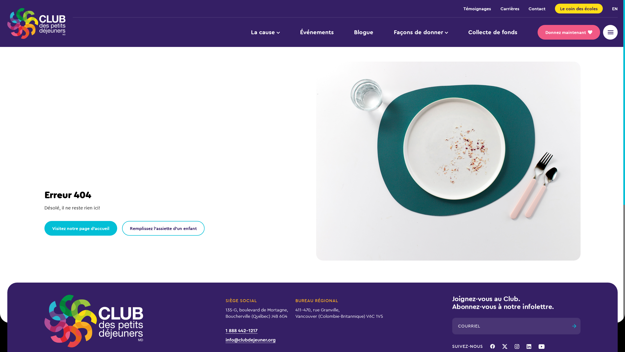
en (615, 8)
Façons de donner (418, 32)
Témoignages (477, 8)
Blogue (363, 32)
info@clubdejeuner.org (251, 339)
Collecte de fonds (492, 32)
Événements (317, 32)
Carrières (509, 8)
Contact (537, 8)
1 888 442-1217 (242, 330)
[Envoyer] (574, 326)
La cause (263, 32)
